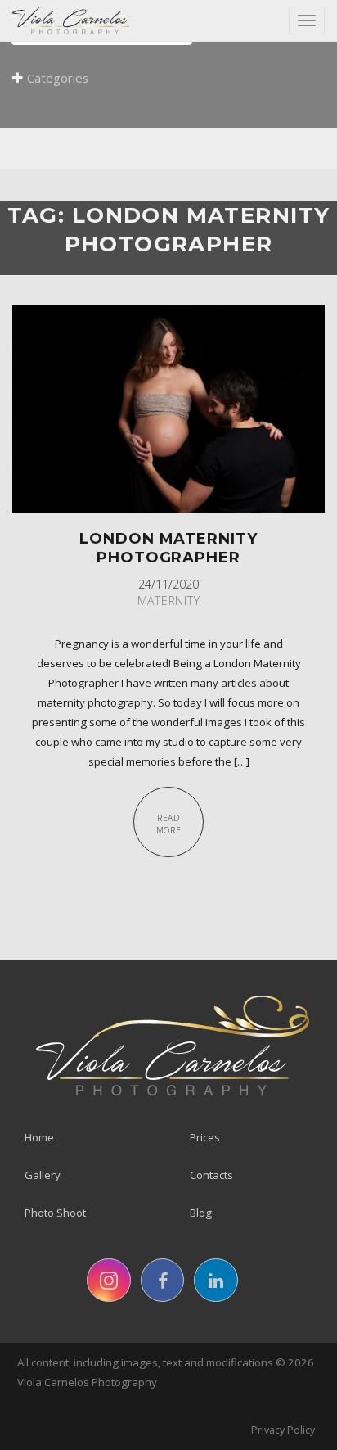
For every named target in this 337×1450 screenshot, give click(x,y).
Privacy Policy (283, 1430)
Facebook (163, 1280)
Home (39, 1137)
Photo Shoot (55, 1212)
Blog (201, 1212)
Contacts (211, 1175)
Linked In (216, 1280)
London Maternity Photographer (168, 548)
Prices (205, 1137)
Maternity (168, 600)
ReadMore (168, 824)
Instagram (109, 1280)
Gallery (43, 1175)
